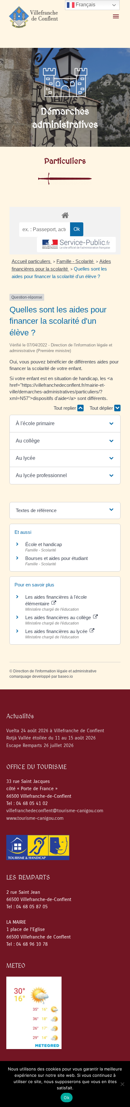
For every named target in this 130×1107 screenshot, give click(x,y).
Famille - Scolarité (75, 261)
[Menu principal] (116, 17)
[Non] (122, 1084)
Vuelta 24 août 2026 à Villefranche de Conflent (55, 730)
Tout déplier (102, 408)
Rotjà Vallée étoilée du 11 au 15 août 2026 (51, 738)
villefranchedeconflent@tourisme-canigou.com (54, 810)
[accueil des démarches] (65, 215)
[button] (65, 423)
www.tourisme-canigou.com (34, 818)
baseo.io (65, 676)
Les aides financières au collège (58, 617)
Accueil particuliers (32, 261)
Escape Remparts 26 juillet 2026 (40, 745)
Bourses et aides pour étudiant (56, 558)
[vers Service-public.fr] (76, 244)
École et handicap (43, 544)
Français (84, 4)
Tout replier (65, 408)
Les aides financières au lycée (57, 631)
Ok (66, 1097)
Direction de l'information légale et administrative (55, 671)
